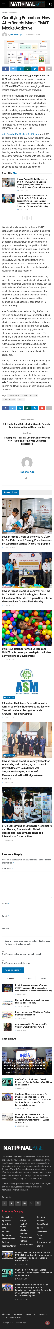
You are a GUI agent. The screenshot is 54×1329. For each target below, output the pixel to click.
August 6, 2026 (23, 210)
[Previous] (24, 218)
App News (6, 1220)
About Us (6, 1314)
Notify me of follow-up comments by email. (21, 954)
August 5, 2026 (8, 659)
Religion (41, 1217)
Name (5, 903)
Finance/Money (9, 1246)
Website (5, 928)
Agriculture (7, 1217)
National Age (16, 35)
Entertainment (8, 1239)
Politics (23, 1241)
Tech (39, 1235)
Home (4, 13)
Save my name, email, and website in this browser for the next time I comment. (27, 942)
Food (22, 1217)
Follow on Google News (11, 1317)
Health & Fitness (23, 1225)
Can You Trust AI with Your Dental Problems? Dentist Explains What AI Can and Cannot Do (33, 1082)
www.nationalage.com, (12, 1157)
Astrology (6, 1224)
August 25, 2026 (11, 1072)
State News (42, 1231)
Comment (7, 868)
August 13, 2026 (23, 190)
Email (5, 916)
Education (13, 13)
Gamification (9, 400)
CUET (24, 395)
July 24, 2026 (8, 840)
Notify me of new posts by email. (17, 963)
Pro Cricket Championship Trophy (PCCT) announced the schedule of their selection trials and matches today (33, 988)
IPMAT (21, 400)
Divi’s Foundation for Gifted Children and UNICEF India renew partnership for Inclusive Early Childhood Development (26, 652)
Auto (4, 1228)
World (40, 1246)
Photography (26, 1237)
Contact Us (30, 1314)
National (23, 1234)
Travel (40, 1239)
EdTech (33, 395)
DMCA (42, 1314)
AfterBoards (13, 395)
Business (6, 1231)
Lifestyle (24, 1230)
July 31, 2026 (8, 782)
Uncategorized (44, 1242)
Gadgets (24, 1220)
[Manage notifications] (47, 1323)
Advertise (18, 1314)
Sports (40, 1228)
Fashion (5, 1242)
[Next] (29, 218)
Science (40, 1220)
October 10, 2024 (33, 35)
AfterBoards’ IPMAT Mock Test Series (20, 134)
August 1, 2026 (8, 717)
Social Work (42, 1224)
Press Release (26, 1244)
